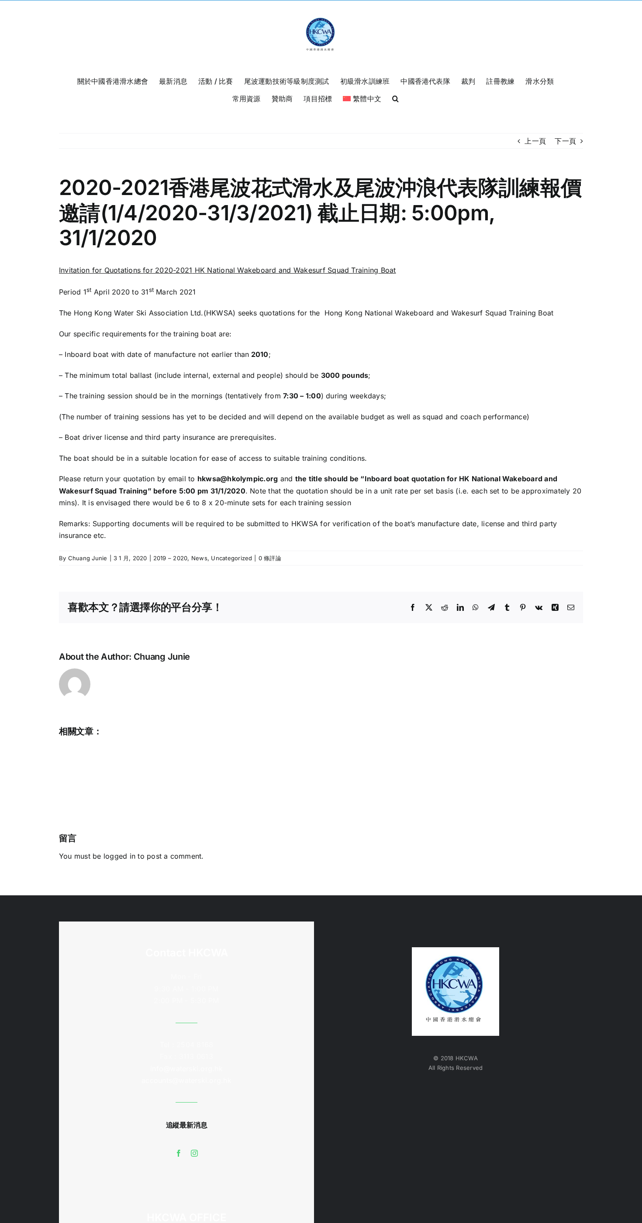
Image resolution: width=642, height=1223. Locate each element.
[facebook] (178, 1153)
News (199, 558)
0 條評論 (270, 558)
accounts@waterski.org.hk (186, 1080)
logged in (119, 856)
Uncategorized (231, 558)
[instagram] (194, 1153)
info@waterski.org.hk (186, 1068)
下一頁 (565, 141)
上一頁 (535, 141)
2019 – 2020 (170, 558)
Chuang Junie (87, 558)
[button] (395, 97)
